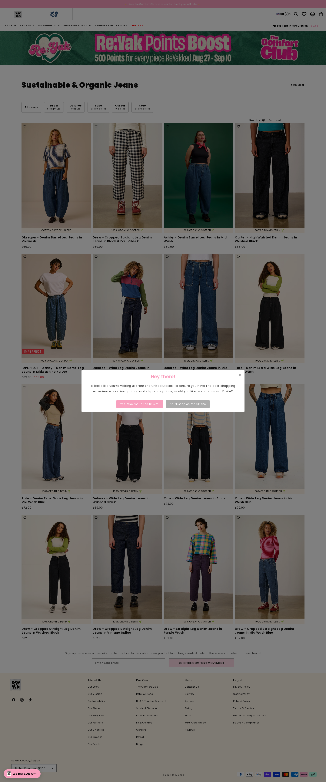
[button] (22, 773)
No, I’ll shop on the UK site (188, 404)
